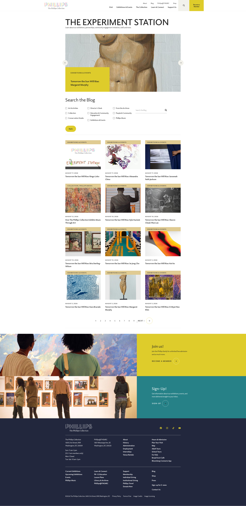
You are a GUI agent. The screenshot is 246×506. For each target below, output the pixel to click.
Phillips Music (121, 118)
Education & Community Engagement (99, 114)
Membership (128, 474)
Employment (128, 449)
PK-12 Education (100, 474)
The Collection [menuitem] (141, 7)
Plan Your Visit (157, 443)
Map (153, 446)
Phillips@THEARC (163, 3)
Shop (174, 3)
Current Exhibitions (72, 471)
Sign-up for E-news (159, 485)
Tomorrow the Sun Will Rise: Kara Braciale (83, 307)
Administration (129, 446)
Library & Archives (101, 480)
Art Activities (73, 108)
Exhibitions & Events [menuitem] (124, 7)
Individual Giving (129, 477)
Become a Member (196, 6)
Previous (65, 63)
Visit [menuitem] (111, 7)
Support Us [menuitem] (172, 7)
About (145, 3)
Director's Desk (96, 108)
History (126, 443)
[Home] (78, 431)
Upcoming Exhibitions (73, 474)
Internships (127, 452)
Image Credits (137, 496)
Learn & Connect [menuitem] (157, 7)
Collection (72, 113)
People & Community (124, 113)
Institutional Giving (130, 480)
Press (154, 480)
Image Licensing (149, 496)
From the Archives (122, 108)
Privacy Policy (116, 496)
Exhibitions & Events (97, 120)
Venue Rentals (128, 455)
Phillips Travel (128, 483)
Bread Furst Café (158, 458)
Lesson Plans (99, 477)
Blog (152, 3)
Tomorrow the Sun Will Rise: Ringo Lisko (82, 176)
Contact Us (156, 489)
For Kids (155, 455)
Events (67, 477)
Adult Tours (156, 449)
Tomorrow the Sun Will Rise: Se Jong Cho (122, 263)
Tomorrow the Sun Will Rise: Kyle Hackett (122, 220)
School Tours (157, 452)
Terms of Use (127, 496)
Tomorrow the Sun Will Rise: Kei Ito (160, 263)
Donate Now (128, 486)
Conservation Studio (76, 118)
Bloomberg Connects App (161, 461)
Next (181, 63)
